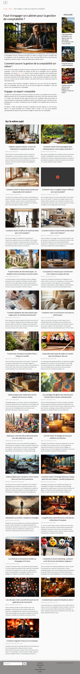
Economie (40, 663)
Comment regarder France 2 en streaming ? (22, 641)
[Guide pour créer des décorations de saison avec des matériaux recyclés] (22, 423)
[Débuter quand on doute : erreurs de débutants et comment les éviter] (22, 134)
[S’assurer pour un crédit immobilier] (68, 54)
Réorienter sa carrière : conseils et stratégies (22, 518)
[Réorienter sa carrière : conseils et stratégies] (22, 505)
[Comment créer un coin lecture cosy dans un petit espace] (58, 300)
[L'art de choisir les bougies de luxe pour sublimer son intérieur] (58, 423)
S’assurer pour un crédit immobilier (67, 64)
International (40, 665)
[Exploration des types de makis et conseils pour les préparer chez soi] (58, 341)
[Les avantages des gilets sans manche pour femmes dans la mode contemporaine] (58, 382)
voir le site (21, 73)
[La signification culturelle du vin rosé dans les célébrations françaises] (58, 505)
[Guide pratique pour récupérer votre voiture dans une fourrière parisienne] (22, 464)
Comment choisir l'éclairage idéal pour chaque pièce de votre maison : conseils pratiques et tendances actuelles (57, 479)
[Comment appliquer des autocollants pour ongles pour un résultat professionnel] (22, 300)
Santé (40, 667)
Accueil (5, 9)
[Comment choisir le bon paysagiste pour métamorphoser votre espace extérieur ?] (58, 134)
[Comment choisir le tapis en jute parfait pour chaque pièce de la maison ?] (22, 177)
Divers (10, 9)
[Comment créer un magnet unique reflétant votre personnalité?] (58, 177)
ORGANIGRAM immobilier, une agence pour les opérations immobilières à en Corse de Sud (67, 39)
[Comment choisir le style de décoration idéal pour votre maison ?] (58, 218)
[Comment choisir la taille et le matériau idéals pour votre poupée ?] (22, 218)
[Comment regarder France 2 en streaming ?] (22, 628)
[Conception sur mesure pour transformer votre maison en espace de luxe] (58, 259)
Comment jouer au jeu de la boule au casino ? (58, 600)
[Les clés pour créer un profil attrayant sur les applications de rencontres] (22, 587)
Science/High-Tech (40, 669)
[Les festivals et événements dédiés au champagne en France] (22, 546)
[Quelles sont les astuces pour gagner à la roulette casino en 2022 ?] (68, 76)
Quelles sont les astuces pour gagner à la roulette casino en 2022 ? (68, 88)
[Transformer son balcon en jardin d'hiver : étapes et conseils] (22, 341)
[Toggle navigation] (5, 2)
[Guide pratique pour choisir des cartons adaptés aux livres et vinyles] (22, 382)
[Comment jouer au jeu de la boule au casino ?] (58, 587)
